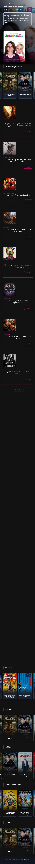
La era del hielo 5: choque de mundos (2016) (25, 814)
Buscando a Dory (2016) (25, 695)
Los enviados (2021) (10, 94)
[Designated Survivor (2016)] (10, 683)
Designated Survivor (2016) (10, 695)
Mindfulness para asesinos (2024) (25, 95)
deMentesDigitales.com (24, 859)
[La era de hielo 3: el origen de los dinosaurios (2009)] (10, 800)
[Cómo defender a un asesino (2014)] (25, 762)
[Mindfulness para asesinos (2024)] (25, 82)
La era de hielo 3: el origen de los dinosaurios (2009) (10, 814)
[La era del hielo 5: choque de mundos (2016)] (25, 800)
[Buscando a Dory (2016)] (25, 683)
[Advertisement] (18, 397)
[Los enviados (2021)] (10, 82)
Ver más (28, 131)
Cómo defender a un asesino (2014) (25, 775)
